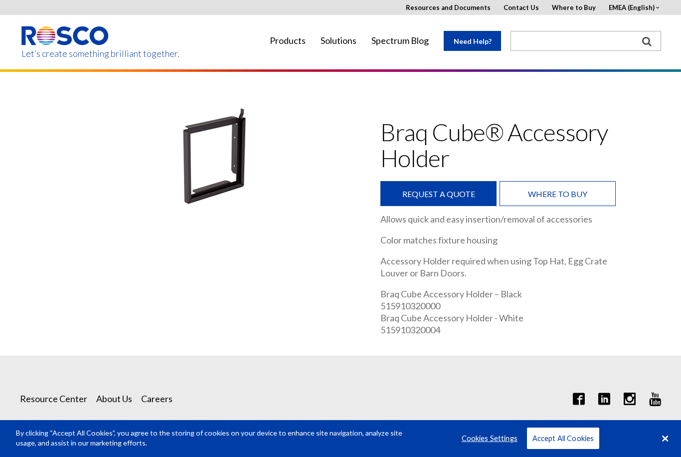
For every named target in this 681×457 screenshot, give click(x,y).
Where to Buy (574, 7)
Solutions (338, 40)
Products (288, 40)
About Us (114, 398)
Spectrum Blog (400, 40)
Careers (156, 398)
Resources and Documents (448, 7)
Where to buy (557, 194)
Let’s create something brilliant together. (65, 53)
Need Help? (473, 41)
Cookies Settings (489, 438)
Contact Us (521, 7)
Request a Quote (438, 194)
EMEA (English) (632, 7)
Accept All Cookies (563, 438)
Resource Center (53, 398)
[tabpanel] (213, 157)
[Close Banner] (665, 438)
